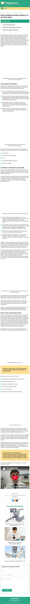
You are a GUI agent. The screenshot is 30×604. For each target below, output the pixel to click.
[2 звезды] (7, 495)
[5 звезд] (10, 495)
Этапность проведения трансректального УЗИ (15, 561)
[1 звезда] (5, 495)
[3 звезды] (8, 495)
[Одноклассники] (15, 500)
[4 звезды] (9, 495)
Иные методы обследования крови (10, 29)
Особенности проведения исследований (11, 27)
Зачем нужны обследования (8, 24)
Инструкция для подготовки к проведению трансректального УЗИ (15, 524)
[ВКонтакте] (13, 500)
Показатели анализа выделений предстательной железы (15, 543)
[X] (17, 500)
